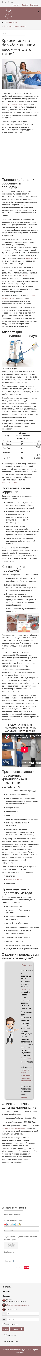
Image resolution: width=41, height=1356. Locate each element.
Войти (5, 1329)
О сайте (24, 5)
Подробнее (26, 1058)
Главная (15, 5)
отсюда (24, 1097)
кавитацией (28, 275)
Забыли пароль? (10, 1341)
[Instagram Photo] (11, 1224)
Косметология (11, 22)
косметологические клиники (13, 1128)
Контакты (34, 5)
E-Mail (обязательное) (13, 1221)
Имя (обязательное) (12, 1214)
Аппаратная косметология (15, 26)
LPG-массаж (26, 965)
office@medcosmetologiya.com (17, 1305)
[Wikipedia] (16, 1224)
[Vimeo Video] (14, 1224)
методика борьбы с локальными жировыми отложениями (27, 1075)
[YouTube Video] (5, 1224)
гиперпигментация (14, 879)
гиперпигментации (9, 482)
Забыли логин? (10, 1335)
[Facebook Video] (8, 1224)
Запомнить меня (11, 1324)
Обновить (9, 1252)
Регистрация (16, 1329)
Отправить (8, 1261)
